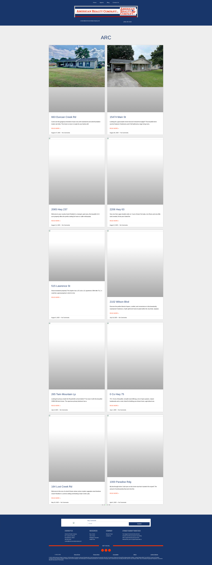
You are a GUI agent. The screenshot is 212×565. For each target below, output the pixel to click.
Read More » (56, 128)
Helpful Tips (92, 539)
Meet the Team (109, 534)
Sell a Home (92, 535)
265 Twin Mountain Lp (63, 394)
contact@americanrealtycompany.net (90, 20)
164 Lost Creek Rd (61, 486)
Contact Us (116, 2)
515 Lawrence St (60, 286)
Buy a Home (92, 534)
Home (94, 2)
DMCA (134, 554)
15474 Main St (118, 117)
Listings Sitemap (154, 554)
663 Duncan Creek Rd (63, 117)
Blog (108, 2)
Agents (102, 2)
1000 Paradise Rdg (120, 481)
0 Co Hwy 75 (117, 394)
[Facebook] (102, 550)
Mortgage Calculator (94, 537)
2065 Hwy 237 (59, 209)
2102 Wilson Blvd (119, 301)
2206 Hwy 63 (117, 209)
